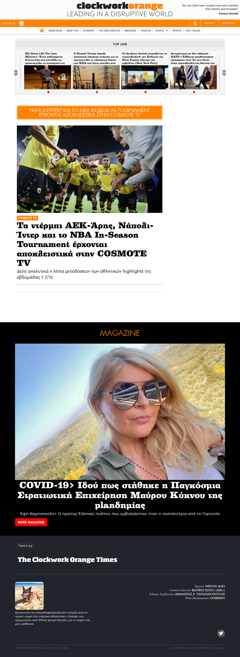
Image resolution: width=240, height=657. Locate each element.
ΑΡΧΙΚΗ (42, 31)
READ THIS (72, 30)
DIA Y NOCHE (193, 30)
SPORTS (177, 30)
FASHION (146, 30)
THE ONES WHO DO (109, 30)
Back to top (25, 545)
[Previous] (18, 72)
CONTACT (210, 23)
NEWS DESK (55, 30)
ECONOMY (88, 30)
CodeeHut (219, 648)
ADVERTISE (228, 23)
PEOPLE (159, 30)
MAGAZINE (130, 30)
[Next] (222, 72)
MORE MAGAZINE (31, 522)
